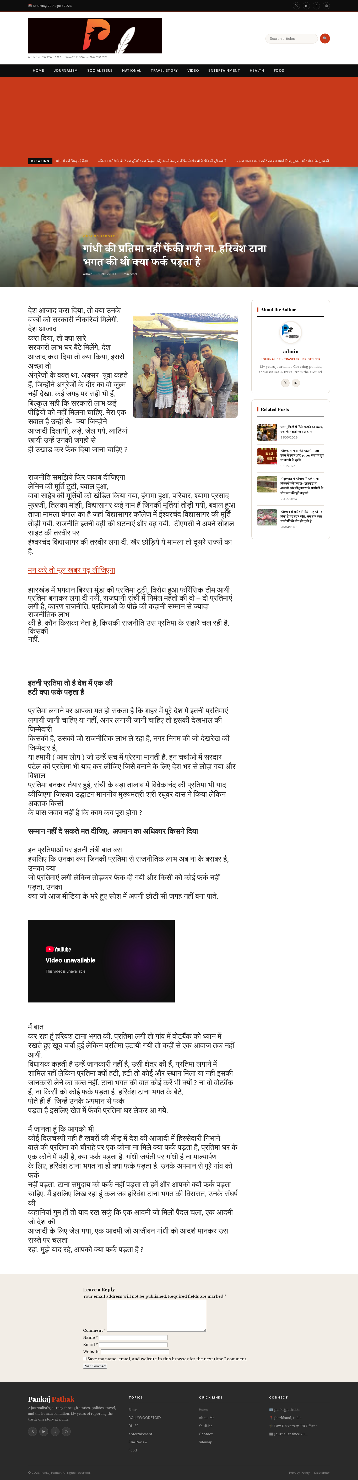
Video (193, 70)
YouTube (206, 1426)
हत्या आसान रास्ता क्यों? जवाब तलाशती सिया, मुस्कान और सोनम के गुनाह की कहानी (282, 161)
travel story (164, 70)
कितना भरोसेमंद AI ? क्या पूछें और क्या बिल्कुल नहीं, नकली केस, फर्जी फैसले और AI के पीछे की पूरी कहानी (158, 161)
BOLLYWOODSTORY (145, 1418)
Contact (206, 1434)
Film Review (138, 1442)
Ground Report (99, 236)
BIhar (133, 1409)
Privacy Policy (299, 1473)
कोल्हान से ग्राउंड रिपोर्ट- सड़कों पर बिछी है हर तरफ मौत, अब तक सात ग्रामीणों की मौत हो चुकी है (301, 516)
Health (257, 70)
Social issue (100, 70)
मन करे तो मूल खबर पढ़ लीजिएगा (71, 570)
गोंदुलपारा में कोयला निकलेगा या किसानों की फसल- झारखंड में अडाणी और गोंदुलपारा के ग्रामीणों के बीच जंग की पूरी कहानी (301, 485)
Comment (94, 1330)
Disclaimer (322, 1473)
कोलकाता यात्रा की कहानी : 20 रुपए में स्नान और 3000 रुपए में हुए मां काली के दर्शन (302, 455)
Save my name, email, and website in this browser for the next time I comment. (167, 1359)
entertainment (140, 1434)
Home (38, 70)
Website (91, 1351)
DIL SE (133, 1426)
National (131, 70)
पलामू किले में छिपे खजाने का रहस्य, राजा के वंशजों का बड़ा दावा (301, 429)
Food (279, 70)
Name (90, 1337)
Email (90, 1344)
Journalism (66, 70)
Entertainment (224, 70)
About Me (207, 1418)
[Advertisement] (179, 118)
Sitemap (205, 1442)
